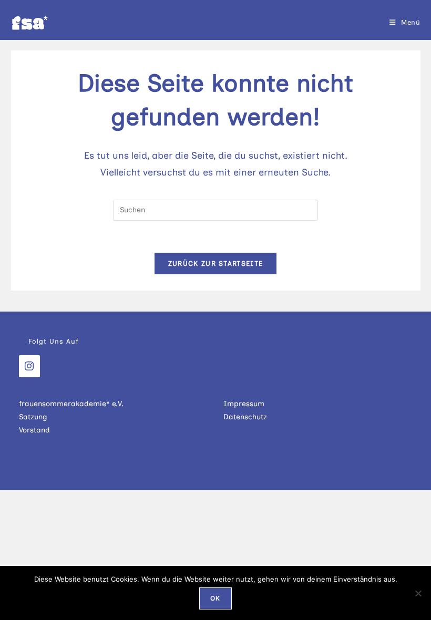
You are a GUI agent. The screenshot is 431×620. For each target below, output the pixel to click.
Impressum (243, 403)
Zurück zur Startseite (215, 263)
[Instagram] (29, 366)
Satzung (33, 416)
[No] (418, 593)
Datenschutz (245, 416)
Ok (215, 598)
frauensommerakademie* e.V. (71, 403)
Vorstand (34, 430)
